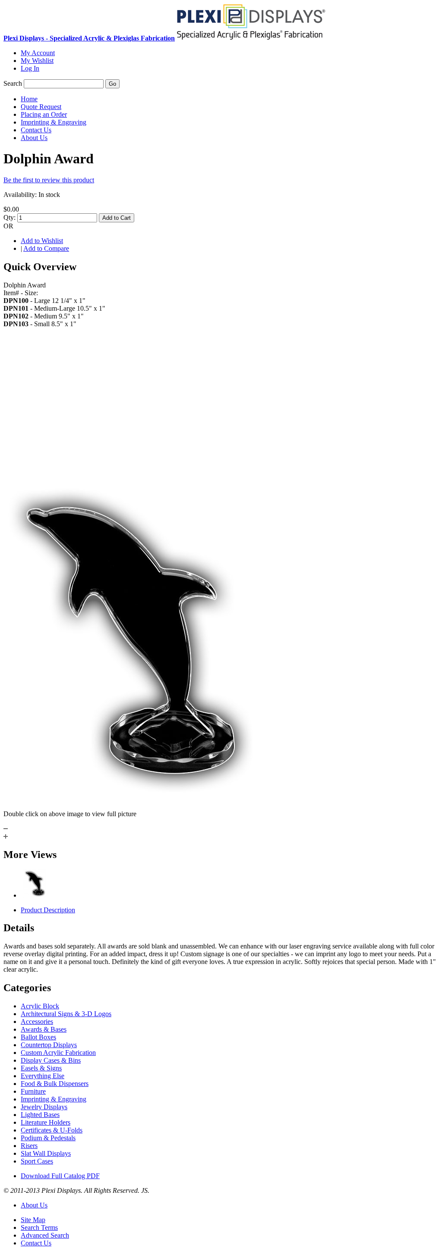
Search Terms (39, 1227)
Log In (30, 68)
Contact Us (36, 1243)
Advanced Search (45, 1235)
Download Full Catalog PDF (60, 1175)
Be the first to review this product (48, 180)
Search (12, 83)
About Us (34, 1205)
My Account (38, 52)
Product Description (48, 910)
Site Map (33, 1219)
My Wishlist (37, 60)
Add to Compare (46, 248)
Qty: (9, 217)
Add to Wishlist (42, 240)
